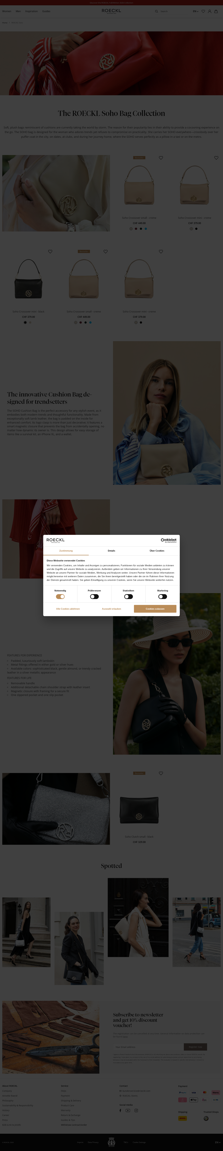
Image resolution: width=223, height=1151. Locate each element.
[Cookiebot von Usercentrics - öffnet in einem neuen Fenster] (163, 540)
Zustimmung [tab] (66, 550)
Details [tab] (111, 550)
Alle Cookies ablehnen (68, 609)
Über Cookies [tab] (157, 550)
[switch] (94, 596)
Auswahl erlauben (111, 609)
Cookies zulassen (155, 609)
